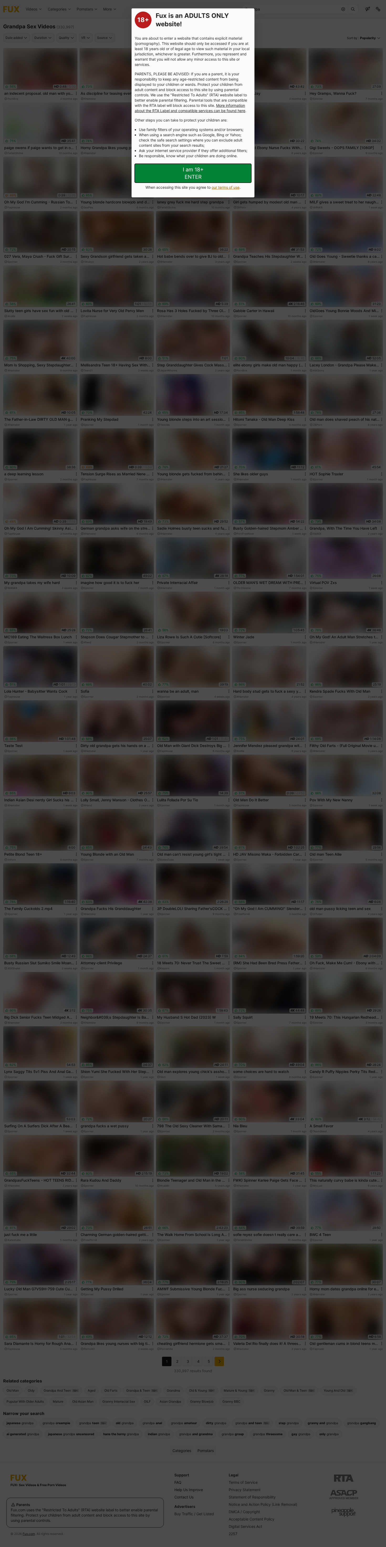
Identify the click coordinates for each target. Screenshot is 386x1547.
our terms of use (225, 187)
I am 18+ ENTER (193, 173)
